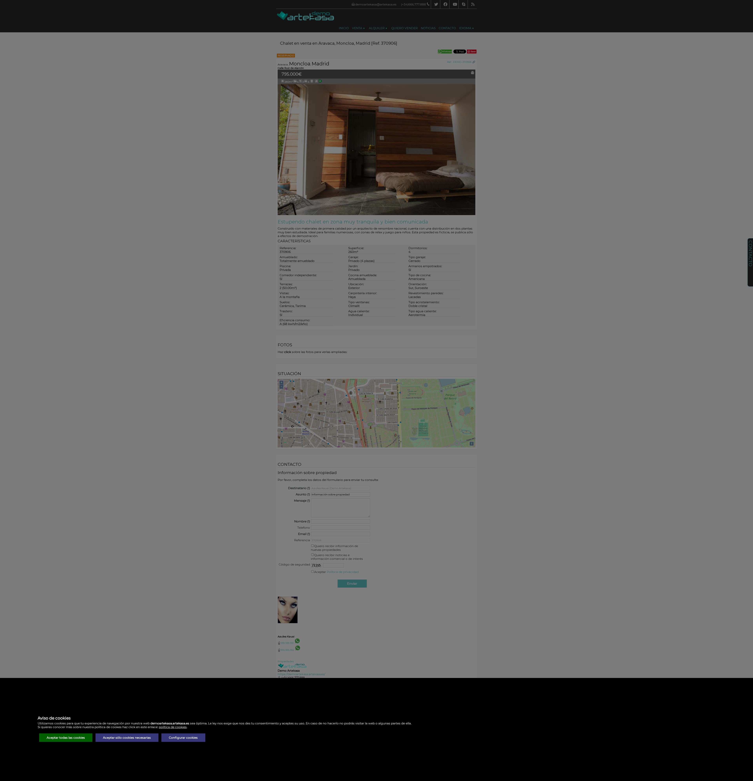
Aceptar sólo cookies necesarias (127, 737)
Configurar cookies (183, 737)
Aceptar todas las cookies (66, 737)
